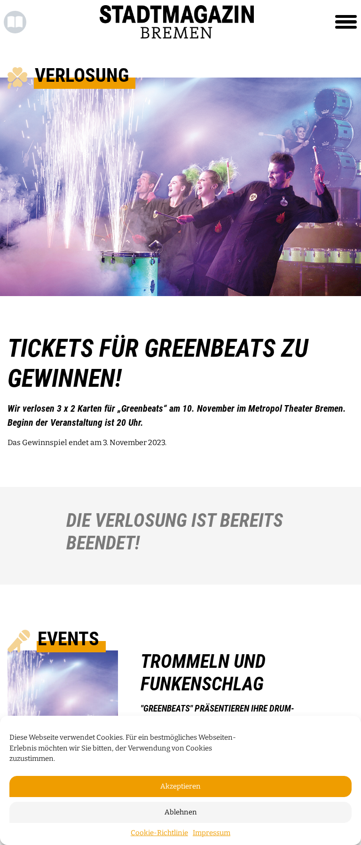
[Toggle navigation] (346, 22)
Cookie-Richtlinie (159, 833)
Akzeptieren (180, 786)
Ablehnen (181, 812)
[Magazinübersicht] (15, 22)
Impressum (211, 833)
